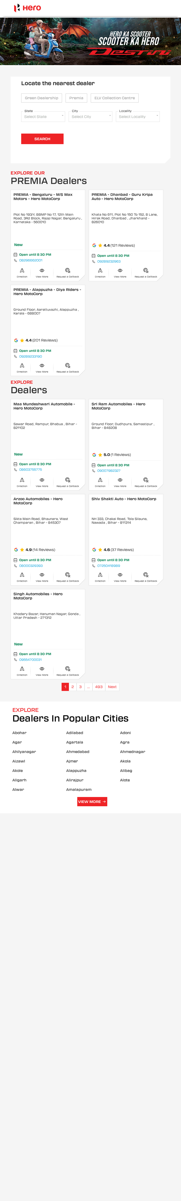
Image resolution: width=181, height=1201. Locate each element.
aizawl (18, 761)
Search (42, 139)
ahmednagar (132, 752)
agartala (74, 742)
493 (99, 687)
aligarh (19, 780)
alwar (18, 790)
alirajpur (74, 780)
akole (17, 771)
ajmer (72, 761)
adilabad (74, 733)
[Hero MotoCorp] (27, 8)
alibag (126, 771)
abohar (19, 733)
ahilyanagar (24, 752)
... (88, 687)
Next (112, 687)
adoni (125, 733)
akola (125, 761)
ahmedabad (77, 752)
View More (89, 802)
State (29, 111)
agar (17, 742)
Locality (125, 111)
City (75, 111)
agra (125, 742)
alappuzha (76, 771)
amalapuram (79, 790)
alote (125, 780)
